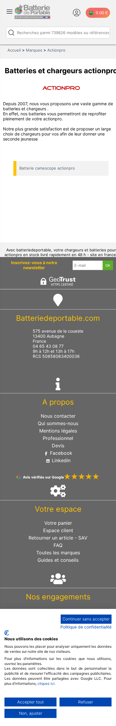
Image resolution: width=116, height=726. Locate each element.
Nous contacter (58, 416)
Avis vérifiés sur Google (43, 477)
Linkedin (60, 460)
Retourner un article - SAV (58, 538)
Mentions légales (58, 431)
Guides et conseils (58, 560)
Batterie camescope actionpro (47, 168)
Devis (58, 446)
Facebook (60, 453)
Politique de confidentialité (86, 627)
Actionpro (56, 50)
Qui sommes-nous (58, 423)
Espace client (58, 530)
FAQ (58, 545)
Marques (34, 50)
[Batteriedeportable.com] (32, 17)
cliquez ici (45, 683)
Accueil (14, 50)
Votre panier (58, 523)
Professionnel (58, 438)
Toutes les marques (58, 553)
